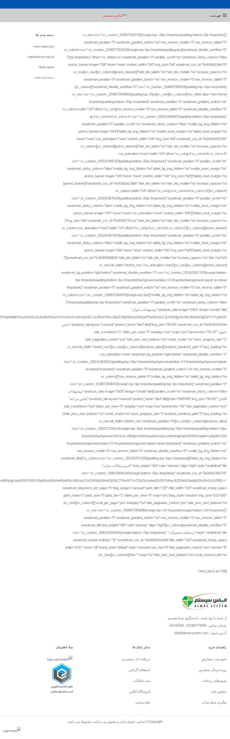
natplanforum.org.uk (41, 57)
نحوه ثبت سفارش (214, 659)
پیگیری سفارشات (214, 702)
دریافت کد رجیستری (136, 659)
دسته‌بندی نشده (44, 77)
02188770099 (196, 625)
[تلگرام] (105, 4)
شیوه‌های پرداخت (214, 681)
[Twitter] (120, 4)
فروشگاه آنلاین (139, 691)
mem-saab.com (43, 46)
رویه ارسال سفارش (213, 670)
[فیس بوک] (125, 4)
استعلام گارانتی (139, 670)
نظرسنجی (142, 702)
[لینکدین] (110, 4)
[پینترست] (115, 4)
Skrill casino (46, 67)
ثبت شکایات (141, 681)
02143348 (176, 625)
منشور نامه (219, 691)
